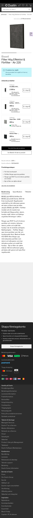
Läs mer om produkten (8, 185)
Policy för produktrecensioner (11, 414)
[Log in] (27, 5)
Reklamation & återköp (9, 460)
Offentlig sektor (6, 491)
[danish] (11, 379)
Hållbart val (5, 483)
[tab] (6, 192)
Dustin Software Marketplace (11, 448)
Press (3, 474)
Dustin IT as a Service (8, 425)
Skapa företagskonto (16, 346)
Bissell (5, 56)
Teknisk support (7, 463)
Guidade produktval (8, 416)
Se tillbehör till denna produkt (16, 152)
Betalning (4, 465)
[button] (19, 5)
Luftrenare (3, 14)
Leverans (4, 457)
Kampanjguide (6, 411)
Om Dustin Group (7, 477)
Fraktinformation (7, 397)
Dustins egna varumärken (10, 486)
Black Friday (5, 511)
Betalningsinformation (9, 391)
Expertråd (4, 509)
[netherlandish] (19, 379)
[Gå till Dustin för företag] (11, 5)
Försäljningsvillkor (7, 388)
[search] (29, 9)
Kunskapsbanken (7, 503)
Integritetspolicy (7, 402)
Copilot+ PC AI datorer (9, 514)
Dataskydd (5, 437)
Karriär (3, 480)
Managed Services (7, 423)
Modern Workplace (8, 428)
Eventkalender (6, 506)
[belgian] (23, 379)
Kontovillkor (5, 399)
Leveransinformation (8, 394)
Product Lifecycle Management (12, 442)
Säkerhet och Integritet (9, 494)
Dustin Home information (10, 468)
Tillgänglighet (6, 408)
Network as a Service (8, 431)
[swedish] (2, 379)
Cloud (3, 434)
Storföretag (5, 488)
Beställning (5, 454)
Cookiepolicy (5, 405)
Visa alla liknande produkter (16, 148)
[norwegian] (7, 379)
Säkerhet (4, 439)
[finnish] (15, 379)
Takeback (4, 445)
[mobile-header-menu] (2, 5)
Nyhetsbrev (5, 500)
